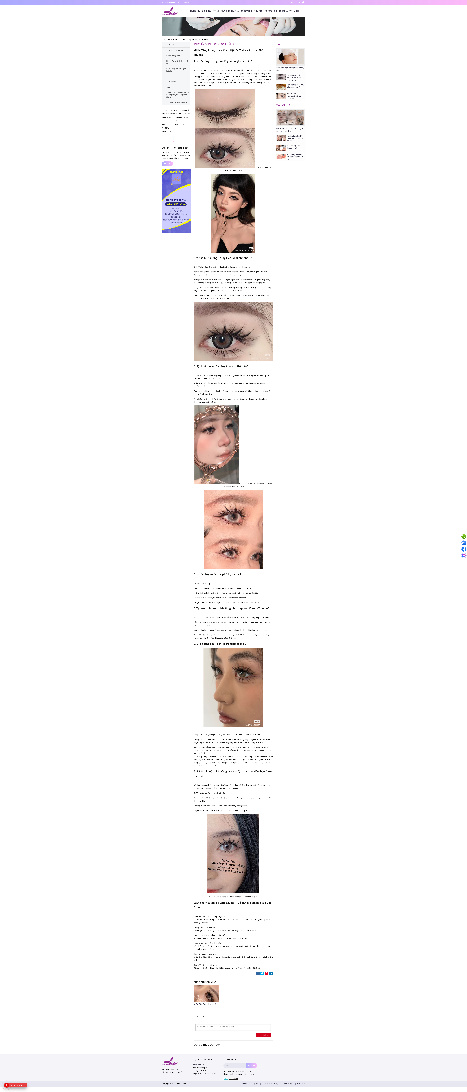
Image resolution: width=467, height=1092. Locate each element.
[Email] (292, 2)
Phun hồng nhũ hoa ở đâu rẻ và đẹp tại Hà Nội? (295, 156)
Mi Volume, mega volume (176, 102)
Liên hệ (297, 11)
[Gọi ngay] (464, 536)
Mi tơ (167, 76)
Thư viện (258, 11)
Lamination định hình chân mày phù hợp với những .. (295, 138)
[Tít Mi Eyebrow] (170, 11)
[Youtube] (299, 2)
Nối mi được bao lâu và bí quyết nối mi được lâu (295, 95)
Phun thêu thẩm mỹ (230, 11)
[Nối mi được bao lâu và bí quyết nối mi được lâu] (281, 96)
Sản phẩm (301, 1084)
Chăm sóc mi (170, 81)
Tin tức (268, 11)
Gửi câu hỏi (263, 1035)
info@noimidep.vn (172, 2)
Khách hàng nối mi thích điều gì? (294, 146)
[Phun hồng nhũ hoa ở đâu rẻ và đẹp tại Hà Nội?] (281, 157)
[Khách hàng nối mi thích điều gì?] (281, 148)
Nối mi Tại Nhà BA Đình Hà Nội (176, 62)
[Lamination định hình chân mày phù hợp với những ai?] (281, 138)
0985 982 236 (198, 1065)
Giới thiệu (206, 11)
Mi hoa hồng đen (172, 55)
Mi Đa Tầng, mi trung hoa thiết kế (195, 39)
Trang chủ (195, 11)
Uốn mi (168, 87)
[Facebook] (296, 2)
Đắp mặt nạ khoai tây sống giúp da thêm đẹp (296, 86)
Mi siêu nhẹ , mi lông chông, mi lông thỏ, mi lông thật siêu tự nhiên (177, 94)
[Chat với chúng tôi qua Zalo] (464, 543)
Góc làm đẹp (246, 11)
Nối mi (216, 11)
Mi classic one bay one (174, 50)
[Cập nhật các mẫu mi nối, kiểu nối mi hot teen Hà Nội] (281, 77)
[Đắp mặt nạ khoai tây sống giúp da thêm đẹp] (281, 87)
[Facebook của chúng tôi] (464, 549)
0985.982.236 (188, 2)
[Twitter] (303, 2)
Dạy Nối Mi (170, 45)
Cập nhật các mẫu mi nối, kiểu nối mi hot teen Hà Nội (295, 77)
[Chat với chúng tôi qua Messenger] (464, 555)
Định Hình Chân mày (283, 11)
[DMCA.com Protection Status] (230, 1079)
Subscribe (251, 1066)
